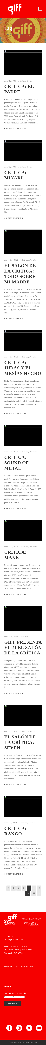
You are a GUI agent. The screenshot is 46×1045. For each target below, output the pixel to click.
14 (34, 893)
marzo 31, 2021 (11, 260)
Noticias (30, 81)
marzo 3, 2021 (10, 731)
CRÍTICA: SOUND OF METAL (16, 463)
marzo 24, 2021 (11, 547)
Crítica (23, 81)
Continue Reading (13, 129)
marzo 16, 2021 (11, 636)
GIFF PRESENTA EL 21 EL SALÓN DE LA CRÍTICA (23, 648)
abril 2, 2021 (10, 167)
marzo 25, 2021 (11, 452)
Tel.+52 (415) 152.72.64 (13, 940)
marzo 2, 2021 (10, 823)
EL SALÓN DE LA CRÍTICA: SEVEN (20, 742)
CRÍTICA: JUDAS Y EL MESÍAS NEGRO (22, 368)
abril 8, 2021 (10, 81)
